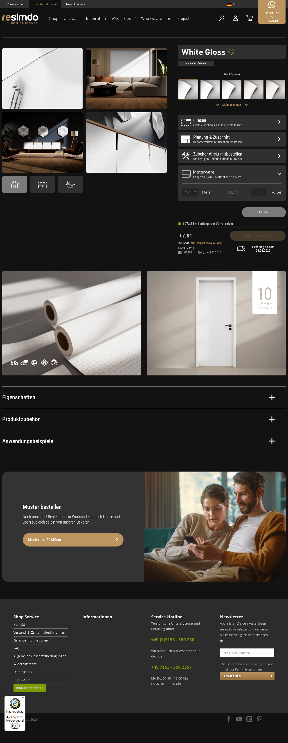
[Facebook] (229, 719)
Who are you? (123, 18)
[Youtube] (239, 719)
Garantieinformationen (31, 640)
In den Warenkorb (258, 236)
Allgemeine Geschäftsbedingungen (40, 656)
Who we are (151, 18)
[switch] (15, 726)
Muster (263, 212)
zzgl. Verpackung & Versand (206, 243)
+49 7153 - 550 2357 (171, 667)
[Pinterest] (259, 719)
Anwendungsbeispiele (27, 441)
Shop (53, 18)
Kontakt (19, 625)
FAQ (17, 648)
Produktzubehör (21, 419)
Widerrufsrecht (25, 664)
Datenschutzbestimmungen (246, 664)
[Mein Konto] (235, 18)
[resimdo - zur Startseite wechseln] (20, 19)
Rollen (276, 191)
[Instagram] (249, 719)
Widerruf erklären (30, 688)
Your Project (178, 18)
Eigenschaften (18, 397)
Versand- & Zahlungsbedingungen (39, 632)
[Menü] (22, 698)
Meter (206, 191)
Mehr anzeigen (232, 104)
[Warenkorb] (249, 18)
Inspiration (96, 18)
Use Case (72, 18)
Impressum (22, 680)
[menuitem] (41, 625)
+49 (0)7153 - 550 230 (172, 640)
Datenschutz (23, 672)
